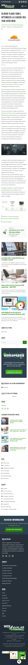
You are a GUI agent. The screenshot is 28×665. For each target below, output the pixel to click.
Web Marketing (7, 476)
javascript (3, 74)
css (8, 74)
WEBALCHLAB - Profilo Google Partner (14, 640)
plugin (10, 181)
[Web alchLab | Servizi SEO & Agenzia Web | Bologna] (7, 6)
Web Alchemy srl (7, 632)
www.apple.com (16, 190)
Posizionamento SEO (8, 499)
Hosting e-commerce (8, 496)
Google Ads (6, 504)
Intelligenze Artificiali (8, 468)
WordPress (6, 478)
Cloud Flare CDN (22, 93)
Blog (15, 27)
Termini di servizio (16, 646)
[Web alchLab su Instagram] (24, 2)
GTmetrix (15, 84)
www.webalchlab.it (6, 190)
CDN (2, 46)
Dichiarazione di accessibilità (20, 643)
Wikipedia (4, 64)
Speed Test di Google (6, 84)
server (3, 134)
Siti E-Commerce (7, 491)
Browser (3, 137)
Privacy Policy (5, 643)
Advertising (6, 463)
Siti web (5, 488)
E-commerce (6, 465)
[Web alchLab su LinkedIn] (26, 2)
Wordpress (20, 27)
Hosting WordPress (8, 493)
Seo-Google (6, 470)
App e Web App (7, 506)
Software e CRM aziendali (9, 509)
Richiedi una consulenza (14, 529)
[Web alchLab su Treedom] (19, 2)
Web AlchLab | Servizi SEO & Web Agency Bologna (16, 231)
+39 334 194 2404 (6, 1)
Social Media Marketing (9, 501)
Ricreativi (14, 639)
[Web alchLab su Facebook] (21, 2)
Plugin (23, 89)
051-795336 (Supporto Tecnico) (11, 635)
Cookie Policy (11, 643)
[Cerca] (25, 342)
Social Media (6, 473)
